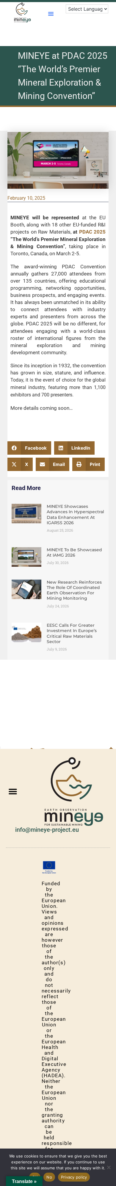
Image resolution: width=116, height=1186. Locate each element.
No (49, 1177)
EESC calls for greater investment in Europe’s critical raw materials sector (72, 633)
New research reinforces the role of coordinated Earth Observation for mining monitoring (74, 590)
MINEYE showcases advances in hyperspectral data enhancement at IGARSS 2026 (75, 514)
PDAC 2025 (92, 232)
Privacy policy (74, 1177)
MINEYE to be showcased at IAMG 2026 (74, 552)
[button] (50, 13)
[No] (109, 1167)
